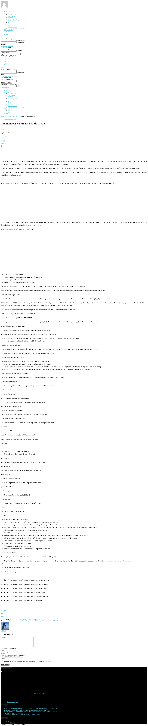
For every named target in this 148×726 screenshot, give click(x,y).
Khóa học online (12, 27)
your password (20, 42)
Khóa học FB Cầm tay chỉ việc (16, 28)
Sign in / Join (7, 59)
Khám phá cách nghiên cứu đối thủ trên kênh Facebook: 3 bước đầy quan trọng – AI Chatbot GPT (30, 708)
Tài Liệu (10, 22)
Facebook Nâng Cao (13, 20)
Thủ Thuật (10, 17)
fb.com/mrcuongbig (12, 702)
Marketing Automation (10, 116)
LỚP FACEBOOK (9, 25)
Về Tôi (6, 34)
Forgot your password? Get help (9, 76)
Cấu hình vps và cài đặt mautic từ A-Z (14, 713)
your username (20, 40)
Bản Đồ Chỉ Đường (38, 693)
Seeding (10, 31)
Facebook (6, 13)
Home (2, 116)
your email (19, 50)
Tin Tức (10, 24)
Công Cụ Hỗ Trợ (8, 30)
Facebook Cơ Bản (12, 19)
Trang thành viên (8, 64)
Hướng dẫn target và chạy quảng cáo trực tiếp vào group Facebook (27, 619)
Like (7, 721)
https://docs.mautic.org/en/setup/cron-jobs (119, 561)
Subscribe (12, 723)
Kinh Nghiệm (11, 16)
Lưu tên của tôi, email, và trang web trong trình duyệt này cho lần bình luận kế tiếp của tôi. (27, 661)
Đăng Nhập (7, 63)
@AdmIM (3, 129)
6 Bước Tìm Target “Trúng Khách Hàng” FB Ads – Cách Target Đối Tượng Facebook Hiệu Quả (33, 621)
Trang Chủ (7, 11)
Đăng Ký (6, 61)
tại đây (8, 229)
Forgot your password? (7, 46)
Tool (9, 33)
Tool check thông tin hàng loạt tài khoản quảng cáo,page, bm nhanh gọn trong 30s (26, 710)
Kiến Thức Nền (12, 14)
